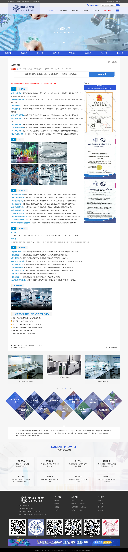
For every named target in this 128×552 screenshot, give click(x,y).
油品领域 (24, 53)
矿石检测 (82, 504)
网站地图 (117, 1)
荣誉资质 (57, 504)
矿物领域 (40, 53)
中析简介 (57, 500)
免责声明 (57, 510)
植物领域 (120, 53)
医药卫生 (73, 510)
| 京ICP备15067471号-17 (64, 550)
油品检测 (83, 507)
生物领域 (88, 53)
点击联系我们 (99, 86)
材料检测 (73, 504)
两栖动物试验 (113, 347)
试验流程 (96, 10)
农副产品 (82, 500)
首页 (109, 62)
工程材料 (8, 53)
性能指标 (82, 510)
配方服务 (73, 500)
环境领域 (100, 500)
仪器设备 (57, 507)
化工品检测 (74, 507)
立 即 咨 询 (101, 74)
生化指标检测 (20, 347)
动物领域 (104, 53)
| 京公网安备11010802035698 (79, 550)
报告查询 (109, 1)
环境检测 (72, 53)
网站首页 (52, 10)
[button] (57, 388)
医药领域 (56, 53)
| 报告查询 (90, 550)
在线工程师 (107, 10)
